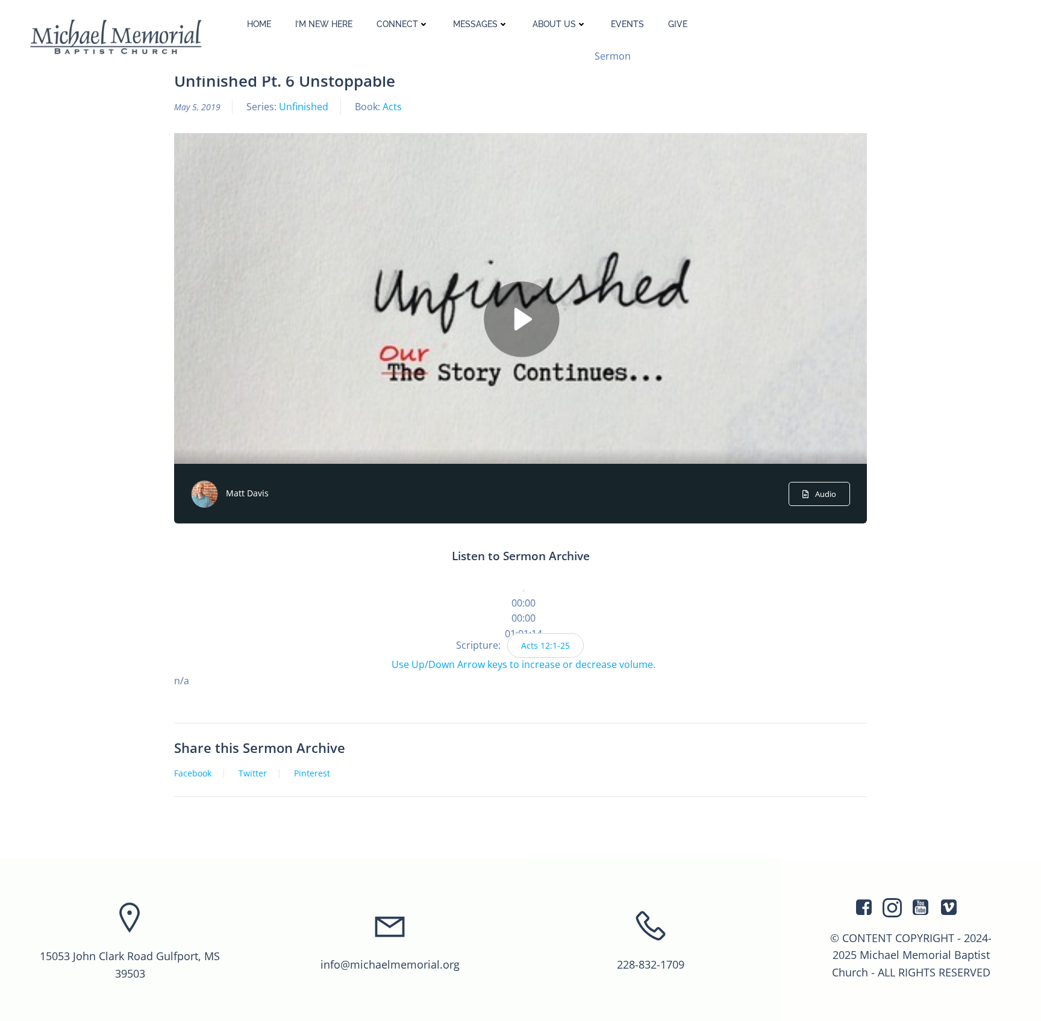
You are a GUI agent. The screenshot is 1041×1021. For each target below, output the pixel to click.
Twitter (253, 773)
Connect (397, 24)
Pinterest (312, 773)
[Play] (523, 591)
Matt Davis (247, 493)
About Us (554, 24)
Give (677, 24)
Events (627, 24)
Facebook (192, 773)
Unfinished (303, 106)
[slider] (523, 618)
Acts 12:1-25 (545, 645)
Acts (392, 106)
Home (259, 24)
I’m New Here (323, 24)
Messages (475, 24)
